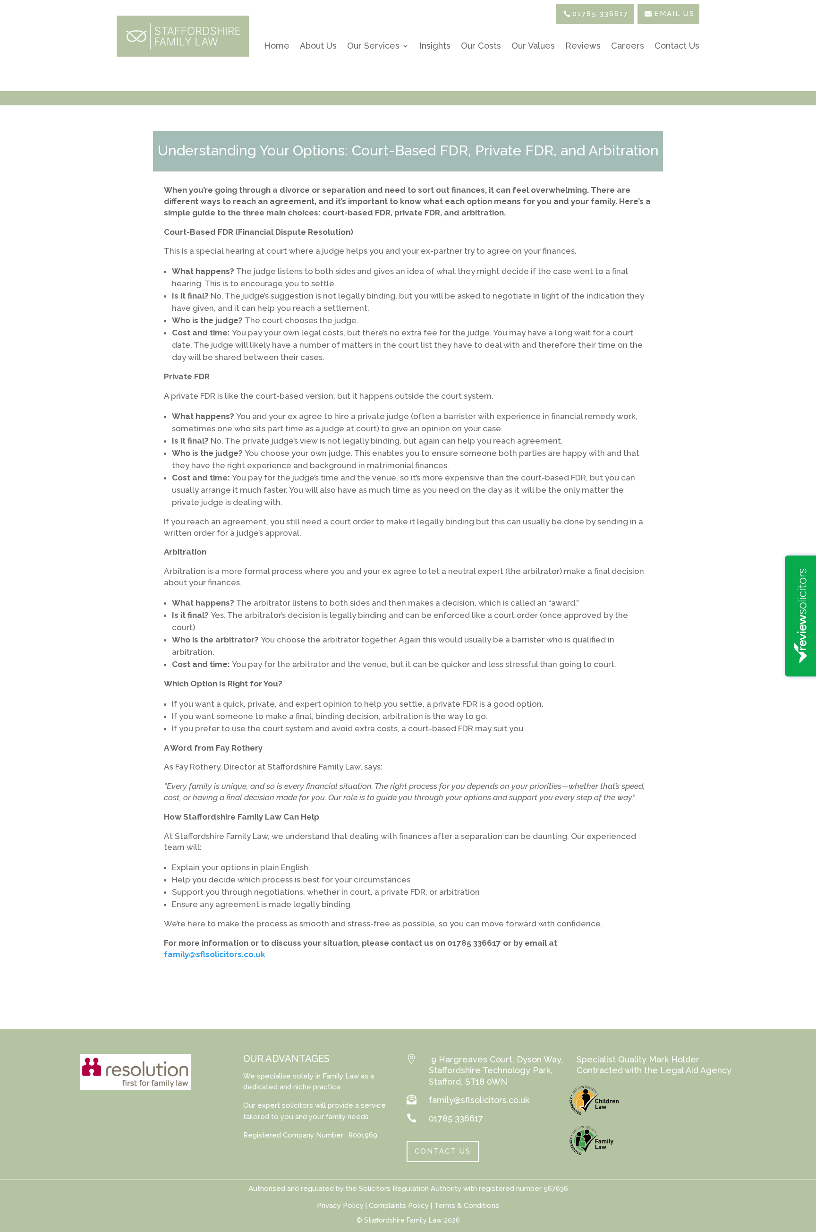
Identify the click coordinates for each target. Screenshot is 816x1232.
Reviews (583, 46)
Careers (627, 46)
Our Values (533, 46)
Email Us (674, 13)
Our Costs (481, 46)
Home (276, 46)
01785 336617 (600, 13)
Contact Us (676, 46)
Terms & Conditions (466, 1205)
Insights (434, 46)
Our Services (373, 46)
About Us (318, 46)
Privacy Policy (340, 1205)
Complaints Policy (398, 1205)
